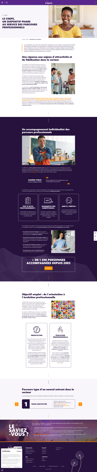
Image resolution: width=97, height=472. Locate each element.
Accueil (23, 39)
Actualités (57, 449)
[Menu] (2, 2)
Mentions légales (42, 466)
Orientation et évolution (29, 458)
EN (93, 2)
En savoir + (48, 268)
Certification (44, 453)
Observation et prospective (30, 451)
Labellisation (44, 449)
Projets (43, 458)
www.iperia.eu (67, 405)
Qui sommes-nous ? (59, 447)
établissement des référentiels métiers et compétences (47, 98)
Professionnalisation (29, 460)
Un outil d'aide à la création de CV (42, 434)
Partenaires (44, 460)
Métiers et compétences (29, 449)
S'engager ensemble (29, 462)
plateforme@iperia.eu (61, 404)
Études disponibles (29, 453)
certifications (34, 172)
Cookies (62, 466)
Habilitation (44, 451)
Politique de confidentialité (53, 466)
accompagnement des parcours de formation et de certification (50, 99)
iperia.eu (34, 466)
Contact (95, 233)
